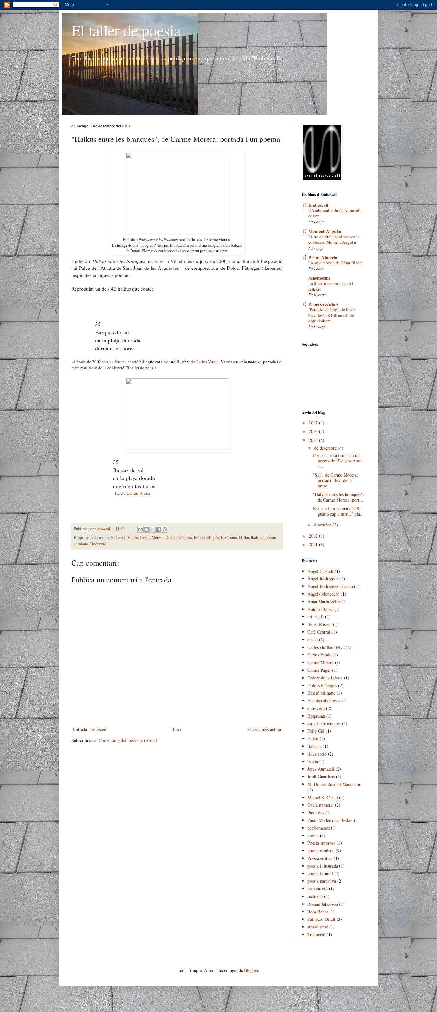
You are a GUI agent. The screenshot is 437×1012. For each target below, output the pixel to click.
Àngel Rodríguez (322, 578)
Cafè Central (318, 632)
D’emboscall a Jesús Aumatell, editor (335, 213)
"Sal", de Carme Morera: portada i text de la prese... (335, 480)
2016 (314, 431)
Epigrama (229, 537)
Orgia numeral (320, 805)
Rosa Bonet (317, 912)
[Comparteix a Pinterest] (165, 529)
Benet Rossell (319, 624)
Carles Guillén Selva (326, 647)
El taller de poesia (126, 30)
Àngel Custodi (320, 571)
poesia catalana (320, 850)
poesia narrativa (321, 881)
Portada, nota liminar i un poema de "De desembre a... (337, 460)
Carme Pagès (319, 670)
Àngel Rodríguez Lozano (330, 586)
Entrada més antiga (263, 729)
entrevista (316, 708)
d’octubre (323, 525)
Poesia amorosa (321, 843)
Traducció (98, 544)
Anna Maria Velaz (323, 601)
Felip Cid (315, 731)
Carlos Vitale (207, 362)
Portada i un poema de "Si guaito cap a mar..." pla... (338, 511)
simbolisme (317, 927)
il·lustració (317, 754)
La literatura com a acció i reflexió (330, 286)
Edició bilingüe (206, 537)
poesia (313, 835)
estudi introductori (324, 723)
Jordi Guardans (321, 777)
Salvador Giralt (321, 919)
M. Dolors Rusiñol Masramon (334, 784)
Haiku (244, 537)
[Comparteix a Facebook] (158, 529)
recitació (315, 896)
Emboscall (318, 205)
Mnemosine (319, 278)
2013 (314, 440)
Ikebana (257, 537)
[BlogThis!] (146, 529)
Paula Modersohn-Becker (330, 820)
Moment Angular (325, 231)
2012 (314, 536)
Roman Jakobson (322, 904)
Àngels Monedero (323, 594)
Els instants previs (323, 700)
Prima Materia (322, 257)
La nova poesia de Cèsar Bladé (335, 263)
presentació (317, 889)
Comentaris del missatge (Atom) (128, 740)
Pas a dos (315, 812)
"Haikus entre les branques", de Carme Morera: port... (338, 497)
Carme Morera (151, 537)
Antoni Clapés (320, 609)
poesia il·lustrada (322, 866)
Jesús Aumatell (320, 769)
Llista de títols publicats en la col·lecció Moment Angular (334, 239)
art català (315, 617)
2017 (314, 423)
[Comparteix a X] (152, 529)
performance (318, 828)
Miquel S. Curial (322, 797)
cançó (312, 640)
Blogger (251, 970)
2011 (314, 545)
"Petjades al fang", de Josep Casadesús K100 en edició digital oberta (331, 315)
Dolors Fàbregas (178, 537)
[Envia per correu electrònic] (140, 529)
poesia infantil (320, 874)
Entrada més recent (90, 729)
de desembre (326, 448)
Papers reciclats (323, 304)
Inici (177, 729)
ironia (312, 762)
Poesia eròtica (319, 858)
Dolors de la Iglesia (325, 678)
